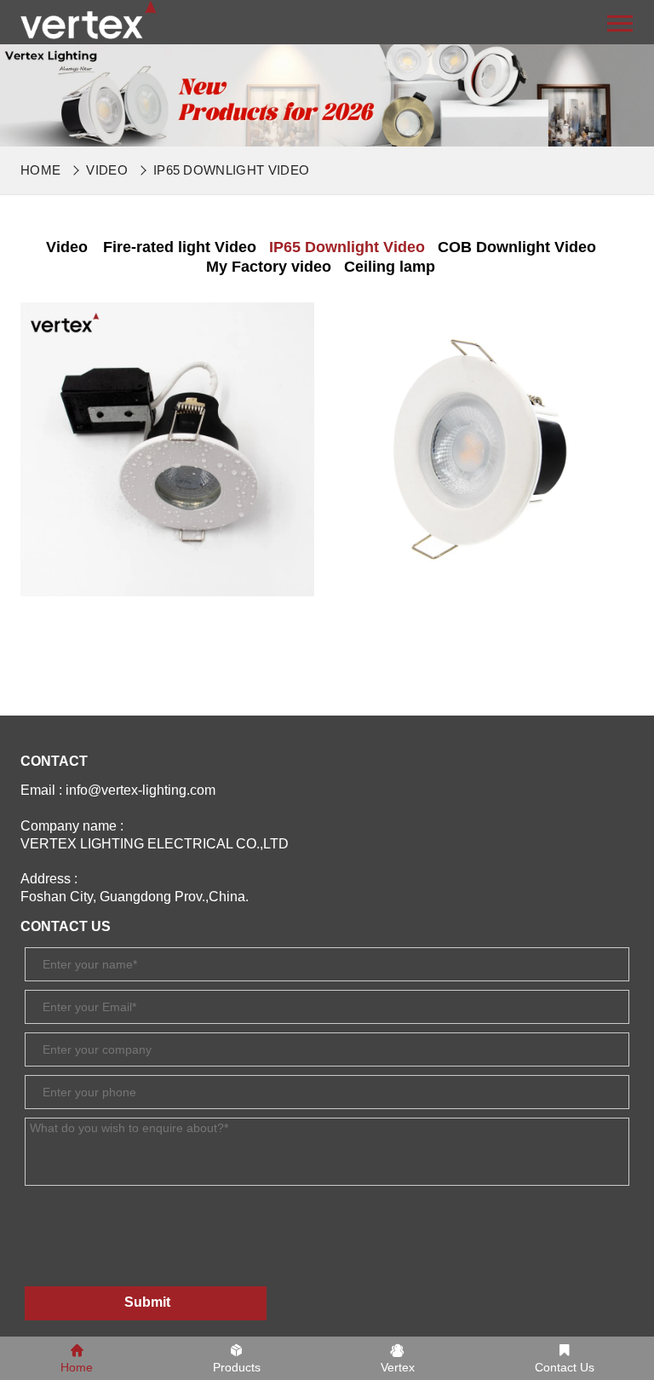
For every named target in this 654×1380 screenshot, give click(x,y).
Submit (147, 1302)
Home (40, 170)
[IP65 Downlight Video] (88, 19)
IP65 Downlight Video (231, 170)
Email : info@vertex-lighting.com (117, 790)
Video (107, 170)
